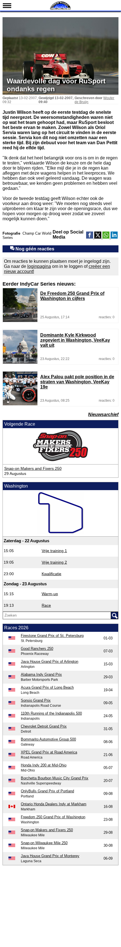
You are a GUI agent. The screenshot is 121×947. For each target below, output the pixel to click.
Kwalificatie (51, 574)
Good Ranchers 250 (37, 648)
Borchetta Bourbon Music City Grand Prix (54, 778)
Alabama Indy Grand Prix (41, 674)
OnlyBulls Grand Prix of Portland (47, 791)
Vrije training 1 (54, 550)
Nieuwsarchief (103, 414)
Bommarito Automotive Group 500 (48, 739)
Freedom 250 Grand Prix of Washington (53, 817)
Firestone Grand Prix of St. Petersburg (52, 635)
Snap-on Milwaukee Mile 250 (44, 843)
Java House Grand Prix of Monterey (50, 856)
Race (46, 605)
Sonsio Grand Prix (36, 700)
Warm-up (50, 594)
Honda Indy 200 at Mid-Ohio (43, 765)
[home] (60, 9)
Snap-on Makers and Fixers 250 (33, 468)
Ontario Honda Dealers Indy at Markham (53, 804)
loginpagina (39, 266)
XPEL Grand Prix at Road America (49, 752)
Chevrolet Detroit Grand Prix (44, 726)
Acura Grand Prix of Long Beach (47, 687)
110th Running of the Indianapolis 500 (51, 713)
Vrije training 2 (54, 562)
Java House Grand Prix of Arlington (49, 661)
